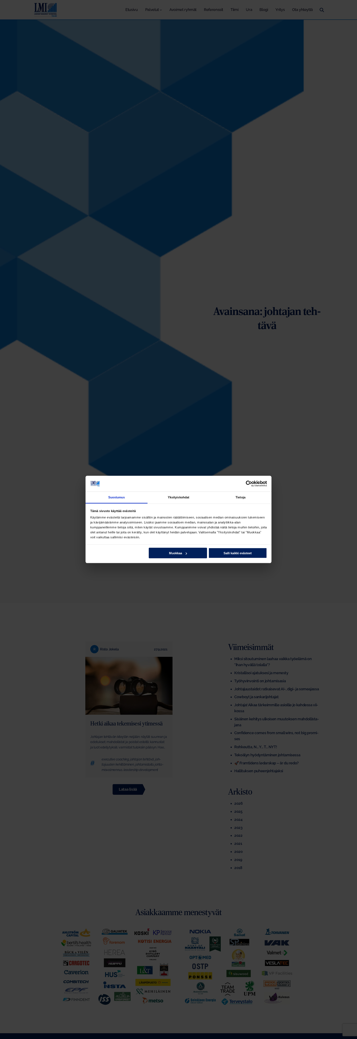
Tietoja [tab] (240, 497)
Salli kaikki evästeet (238, 553)
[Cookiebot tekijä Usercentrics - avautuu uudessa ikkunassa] (249, 484)
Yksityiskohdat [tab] (178, 497)
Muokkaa (175, 553)
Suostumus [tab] (116, 497)
